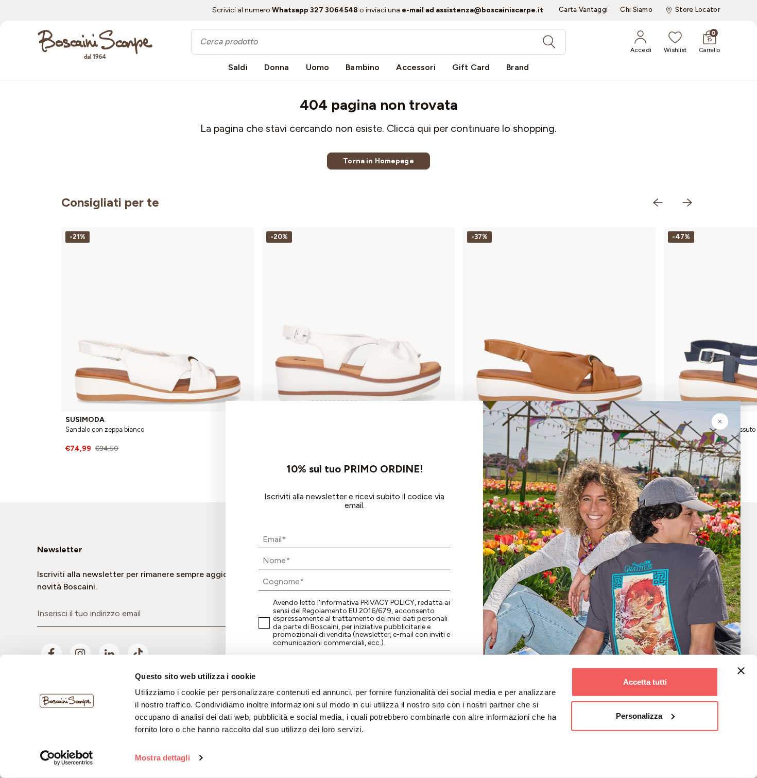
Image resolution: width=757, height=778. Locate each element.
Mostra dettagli (162, 757)
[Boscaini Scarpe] (95, 44)
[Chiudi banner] (741, 670)
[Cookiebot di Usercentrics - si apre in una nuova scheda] (67, 758)
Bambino (363, 67)
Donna (276, 67)
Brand (517, 67)
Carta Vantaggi (583, 9)
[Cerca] (549, 41)
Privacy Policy (387, 602)
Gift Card (471, 67)
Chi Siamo (636, 9)
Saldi (238, 67)
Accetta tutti (645, 682)
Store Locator (697, 9)
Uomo (318, 67)
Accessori (415, 67)
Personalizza (639, 715)
